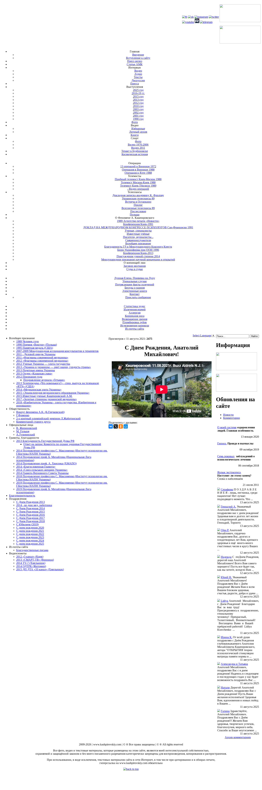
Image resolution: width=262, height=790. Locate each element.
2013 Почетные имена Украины (35, 370)
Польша (134, 214)
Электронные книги (134, 290)
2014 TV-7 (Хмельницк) (30, 562)
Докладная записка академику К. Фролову (138, 195)
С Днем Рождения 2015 (30, 511)
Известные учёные (138, 233)
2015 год (138, 96)
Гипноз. (222, 443)
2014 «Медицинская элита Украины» (38, 389)
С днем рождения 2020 (30, 527)
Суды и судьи (134, 269)
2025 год (138, 90)
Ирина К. (226, 637)
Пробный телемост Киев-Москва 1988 (138, 179)
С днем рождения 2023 (30, 537)
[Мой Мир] (126, 426)
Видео (138, 70)
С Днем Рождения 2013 (30, 501)
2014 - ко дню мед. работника (34, 505)
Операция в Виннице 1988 (138, 169)
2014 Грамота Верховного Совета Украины (42, 473)
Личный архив (138, 131)
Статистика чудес (134, 306)
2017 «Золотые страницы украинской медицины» (46, 399)
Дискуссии (138, 80)
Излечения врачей (135, 309)
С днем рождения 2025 (30, 543)
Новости (228, 414)
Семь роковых (226, 456)
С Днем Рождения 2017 (30, 518)
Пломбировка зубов (134, 322)
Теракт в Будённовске (134, 151)
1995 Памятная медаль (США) (34, 347)
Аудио (138, 73)
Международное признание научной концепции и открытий (138, 259)
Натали (225, 687)
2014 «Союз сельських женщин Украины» (42, 469)
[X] (116, 426)
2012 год (138, 102)
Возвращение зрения (134, 319)
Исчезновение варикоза (134, 325)
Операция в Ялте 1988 (138, 172)
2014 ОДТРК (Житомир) (31, 566)
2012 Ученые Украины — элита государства (43, 363)
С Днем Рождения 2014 (30, 508)
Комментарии (231, 417)
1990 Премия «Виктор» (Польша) (36, 344)
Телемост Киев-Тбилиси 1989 (138, 185)
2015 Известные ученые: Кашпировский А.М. (44, 395)
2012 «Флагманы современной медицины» (42, 360)
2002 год (138, 112)
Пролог (138, 204)
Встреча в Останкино (138, 201)
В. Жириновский (26, 428)
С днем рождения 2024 (30, 540)
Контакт (135, 294)
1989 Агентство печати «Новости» (138, 220)
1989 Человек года (27, 341)
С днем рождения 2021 (30, 530)
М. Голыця (22, 431)
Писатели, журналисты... (138, 237)
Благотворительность (22, 495)
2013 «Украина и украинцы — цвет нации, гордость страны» (53, 367)
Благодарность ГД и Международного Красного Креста (138, 246)
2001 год (138, 115)
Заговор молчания (135, 265)
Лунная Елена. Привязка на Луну (134, 278)
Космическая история (135, 154)
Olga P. (225, 530)
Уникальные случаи (134, 281)
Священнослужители (138, 240)
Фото (134, 122)
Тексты (138, 77)
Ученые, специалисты (138, 230)
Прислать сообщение (138, 297)
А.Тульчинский (25, 434)
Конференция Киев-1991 (138, 224)
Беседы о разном (135, 287)
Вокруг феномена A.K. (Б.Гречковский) (40, 412)
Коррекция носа (134, 315)
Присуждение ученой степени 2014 (138, 256)
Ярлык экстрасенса (229, 472)
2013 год (138, 99)
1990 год (138, 118)
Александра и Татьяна (234, 663)
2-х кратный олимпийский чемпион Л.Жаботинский (48, 418)
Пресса (134, 83)
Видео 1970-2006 (138, 144)
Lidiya (224, 600)
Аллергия (134, 312)
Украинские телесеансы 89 (138, 198)
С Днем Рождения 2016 (30, 514)
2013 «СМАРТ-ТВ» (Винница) (35, 559)
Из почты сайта (134, 328)
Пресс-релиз (134, 61)
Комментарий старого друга (33, 421)
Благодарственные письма (32, 550)
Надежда (226, 556)
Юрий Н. (226, 577)
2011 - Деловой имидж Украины (35, 354)
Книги (135, 134)
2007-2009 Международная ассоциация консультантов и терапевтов (57, 351)
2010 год (138, 106)
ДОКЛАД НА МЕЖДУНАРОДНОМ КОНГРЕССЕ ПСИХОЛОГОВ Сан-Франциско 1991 (138, 227)
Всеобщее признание (138, 243)
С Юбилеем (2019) (27, 524)
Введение (138, 54)
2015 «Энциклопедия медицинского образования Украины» (52, 392)
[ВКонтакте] (111, 426)
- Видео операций (138, 188)
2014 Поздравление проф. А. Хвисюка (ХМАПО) (46, 463)
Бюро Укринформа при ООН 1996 (138, 249)
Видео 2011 (138, 147)
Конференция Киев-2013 (138, 253)
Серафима (227, 489)
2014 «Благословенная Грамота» (35, 466)
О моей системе (227, 427)
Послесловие (138, 211)
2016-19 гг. (138, 93)
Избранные (138, 128)
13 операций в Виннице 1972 (138, 166)
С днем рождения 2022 (30, 534)
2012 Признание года (29, 376)
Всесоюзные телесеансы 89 (138, 208)
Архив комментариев (238, 737)
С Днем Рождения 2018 (30, 521)
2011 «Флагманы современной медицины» (42, 357)
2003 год (138, 109)
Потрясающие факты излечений (134, 284)
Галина (225, 711)
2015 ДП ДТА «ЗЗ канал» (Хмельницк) (40, 569)
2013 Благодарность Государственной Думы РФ (45, 440)
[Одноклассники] (121, 426)
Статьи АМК (135, 64)
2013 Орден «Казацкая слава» (34, 373)
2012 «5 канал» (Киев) (29, 556)
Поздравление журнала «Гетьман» (44, 379)
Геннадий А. (228, 506)
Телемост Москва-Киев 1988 (138, 182)
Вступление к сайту (138, 57)
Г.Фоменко (22, 415)
